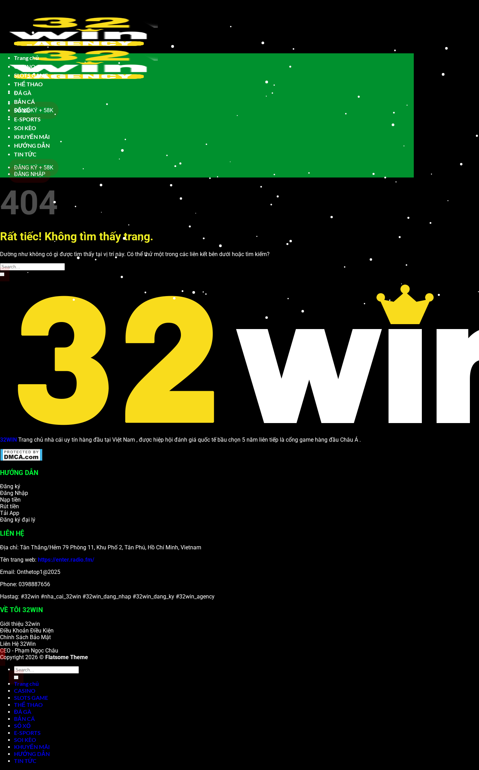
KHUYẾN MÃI (32, 136)
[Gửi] (2, 274)
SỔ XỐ (22, 110)
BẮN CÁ (24, 101)
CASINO (24, 66)
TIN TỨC (25, 154)
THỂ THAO (28, 84)
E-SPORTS (27, 119)
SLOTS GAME (31, 75)
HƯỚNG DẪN (32, 145)
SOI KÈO (25, 128)
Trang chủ (26, 57)
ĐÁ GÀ (22, 92)
